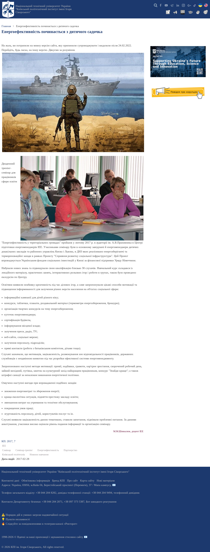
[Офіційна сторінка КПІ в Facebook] (160, 5)
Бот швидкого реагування (101, 501)
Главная (6, 26)
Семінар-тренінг (24, 450)
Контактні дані (10, 480)
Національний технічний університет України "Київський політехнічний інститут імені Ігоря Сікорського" (43, 9)
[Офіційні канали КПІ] (171, 5)
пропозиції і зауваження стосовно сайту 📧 (61, 536)
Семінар (6, 450)
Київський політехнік (13, 454)
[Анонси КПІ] (175, 12)
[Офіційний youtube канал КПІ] (166, 5)
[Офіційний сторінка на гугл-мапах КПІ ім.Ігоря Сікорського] (188, 5)
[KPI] (206, 5)
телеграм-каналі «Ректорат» (60, 523)
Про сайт (72, 480)
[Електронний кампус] (190, 12)
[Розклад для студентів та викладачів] (182, 12)
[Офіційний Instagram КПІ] (183, 5)
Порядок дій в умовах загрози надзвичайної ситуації (37, 514)
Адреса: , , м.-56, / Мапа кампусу (56, 485)
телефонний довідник (127, 492)
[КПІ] (200, 5)
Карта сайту (87, 480)
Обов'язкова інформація (36, 480)
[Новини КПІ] (167, 12)
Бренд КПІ (58, 480)
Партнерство (70, 450)
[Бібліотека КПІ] (197, 12)
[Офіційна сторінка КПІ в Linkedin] (177, 5)
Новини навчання (39, 454)
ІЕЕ (4, 445)
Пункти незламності (18, 519)
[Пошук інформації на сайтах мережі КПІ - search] (154, 5)
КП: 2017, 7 (8, 441)
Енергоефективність (48, 450)
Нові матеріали (106, 480)
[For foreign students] (205, 12)
